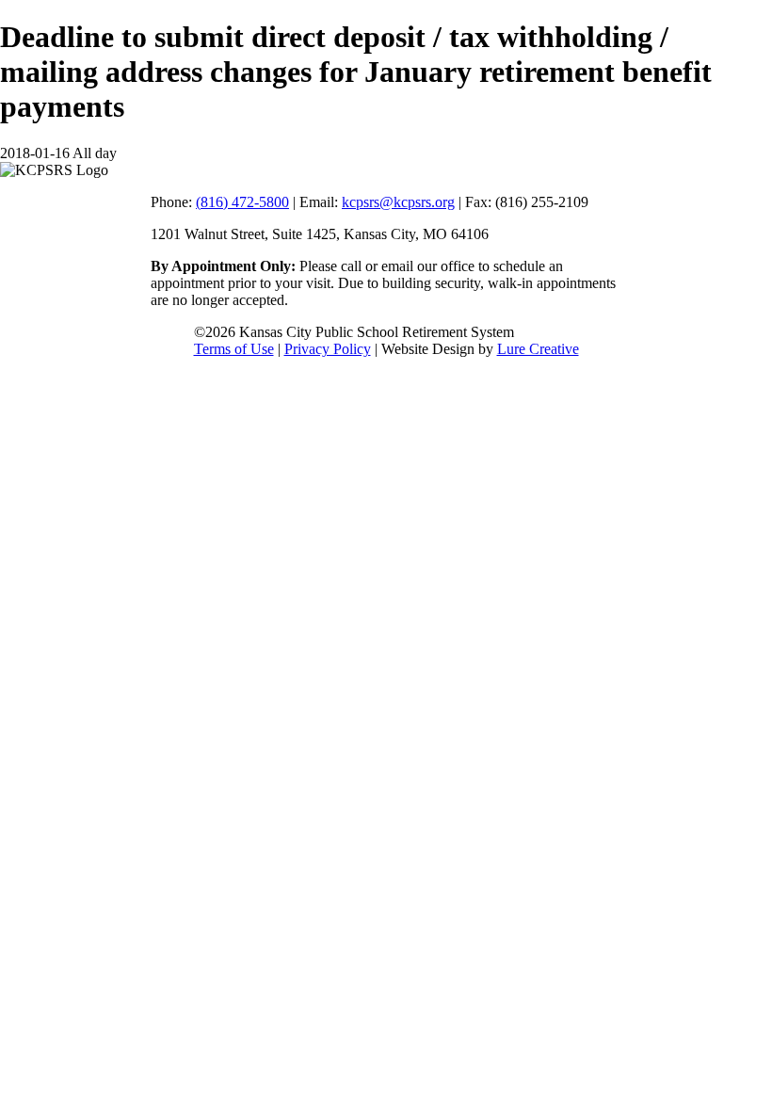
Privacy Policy (327, 349)
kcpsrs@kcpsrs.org (398, 202)
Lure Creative (538, 349)
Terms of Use (234, 349)
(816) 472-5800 (242, 202)
